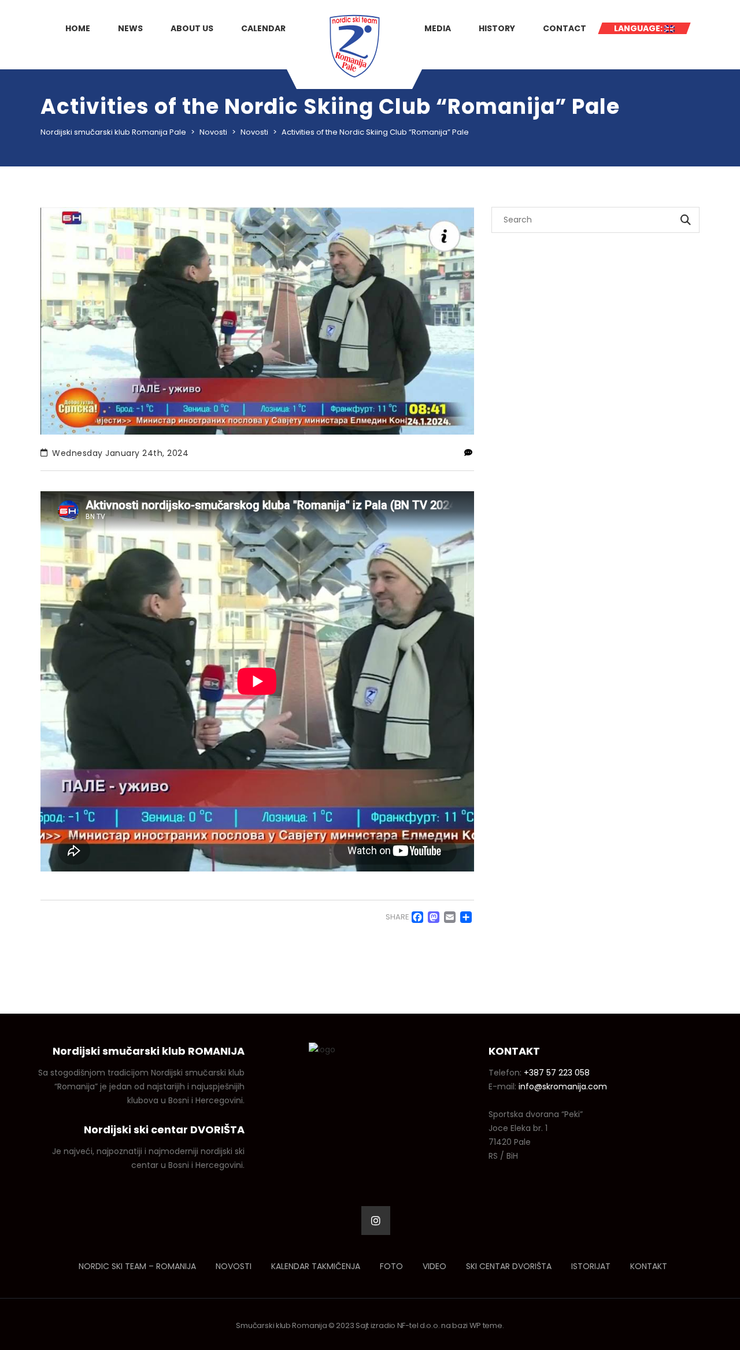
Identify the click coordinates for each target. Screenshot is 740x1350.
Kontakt (648, 1266)
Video (434, 1266)
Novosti (233, 1266)
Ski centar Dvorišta (509, 1266)
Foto (391, 1266)
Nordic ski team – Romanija (137, 1266)
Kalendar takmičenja (315, 1266)
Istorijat (590, 1266)
